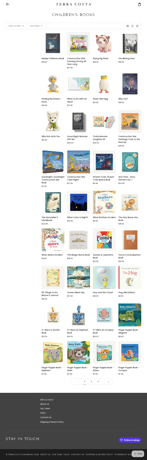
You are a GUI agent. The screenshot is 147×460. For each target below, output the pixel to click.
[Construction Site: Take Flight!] (78, 161)
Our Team (45, 408)
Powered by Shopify (125, 454)
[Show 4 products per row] (138, 26)
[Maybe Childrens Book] (53, 43)
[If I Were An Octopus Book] (104, 315)
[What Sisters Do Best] (53, 239)
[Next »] (109, 381)
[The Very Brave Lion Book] (129, 202)
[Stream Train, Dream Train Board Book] (104, 161)
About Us (44, 404)
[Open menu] (10, 4)
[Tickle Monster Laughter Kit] (104, 121)
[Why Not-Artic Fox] (53, 121)
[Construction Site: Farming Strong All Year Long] (78, 43)
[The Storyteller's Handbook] (53, 202)
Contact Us (45, 417)
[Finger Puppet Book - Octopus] (129, 352)
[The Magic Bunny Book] (78, 239)
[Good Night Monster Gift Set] (78, 121)
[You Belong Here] (129, 43)
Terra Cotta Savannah (20, 454)
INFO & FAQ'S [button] (47, 400)
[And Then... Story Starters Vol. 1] (129, 161)
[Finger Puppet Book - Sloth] (78, 352)
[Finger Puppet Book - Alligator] (129, 315)
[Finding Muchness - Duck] (53, 83)
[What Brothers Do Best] (104, 202)
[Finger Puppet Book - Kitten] (104, 352)
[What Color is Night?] (78, 202)
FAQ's (43, 413)
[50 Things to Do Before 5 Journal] (53, 277)
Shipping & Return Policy (52, 422)
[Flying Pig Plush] (104, 43)
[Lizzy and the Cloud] (104, 277)
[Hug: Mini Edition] (129, 277)
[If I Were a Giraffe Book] (53, 315)
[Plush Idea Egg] (104, 83)
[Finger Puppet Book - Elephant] (53, 352)
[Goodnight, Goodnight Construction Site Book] (53, 161)
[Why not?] (129, 83)
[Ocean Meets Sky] (78, 277)
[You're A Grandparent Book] (129, 239)
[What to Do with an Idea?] (78, 83)
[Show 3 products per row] (132, 26)
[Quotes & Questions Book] (104, 239)
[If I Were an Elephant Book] (78, 315)
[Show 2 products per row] (127, 26)
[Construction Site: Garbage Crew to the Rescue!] (129, 121)
